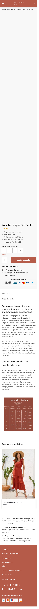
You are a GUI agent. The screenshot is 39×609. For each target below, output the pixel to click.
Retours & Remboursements (12, 570)
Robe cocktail (11, 9)
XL (20, 250)
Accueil (4, 9)
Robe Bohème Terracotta (12, 502)
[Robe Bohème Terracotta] (18, 474)
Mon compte (6, 558)
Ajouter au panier (23, 260)
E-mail (16, 554)
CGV (3, 566)
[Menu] (5, 3)
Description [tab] (6, 294)
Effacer (4, 254)
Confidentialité (7, 575)
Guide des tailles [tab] (8, 299)
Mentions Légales (8, 579)
